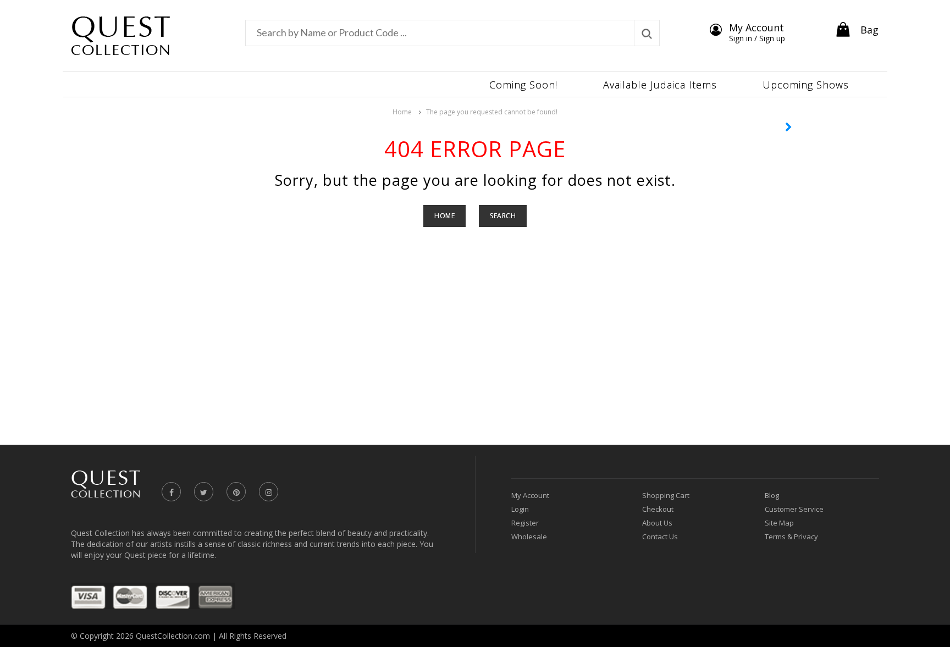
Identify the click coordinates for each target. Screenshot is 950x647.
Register (525, 523)
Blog (772, 495)
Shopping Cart (665, 495)
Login (520, 509)
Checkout (657, 509)
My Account (530, 495)
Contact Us (660, 536)
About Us (657, 523)
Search (503, 215)
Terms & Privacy (791, 536)
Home (402, 112)
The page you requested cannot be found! (491, 112)
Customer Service (794, 509)
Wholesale (529, 536)
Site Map (779, 523)
